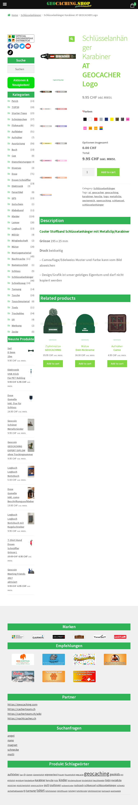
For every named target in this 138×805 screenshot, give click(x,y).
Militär (15, 234)
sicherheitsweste (15, 791)
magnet (12, 745)
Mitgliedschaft (20, 240)
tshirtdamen (50, 791)
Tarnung (16, 289)
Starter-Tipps (19, 113)
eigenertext (51, 774)
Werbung (17, 325)
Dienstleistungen (21, 161)
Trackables (18, 313)
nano (11, 740)
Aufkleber (17, 131)
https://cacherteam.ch (21, 709)
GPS (14, 198)
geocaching (111, 192)
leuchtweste (98, 780)
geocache (80, 774)
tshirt (40, 790)
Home (15, 15)
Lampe (15, 222)
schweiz (121, 785)
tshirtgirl (72, 791)
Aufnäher (17, 137)
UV (13, 319)
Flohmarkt (17, 125)
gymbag (20, 780)
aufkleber (13, 774)
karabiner (87, 196)
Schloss (16, 271)
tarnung (31, 790)
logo (106, 196)
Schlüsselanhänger (31, 15)
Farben (87, 111)
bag (21, 775)
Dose (14, 173)
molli (11, 754)
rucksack (79, 785)
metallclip (115, 196)
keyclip (98, 196)
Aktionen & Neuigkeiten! (20, 82)
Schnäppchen (19, 119)
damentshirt (38, 774)
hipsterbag (29, 780)
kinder (63, 780)
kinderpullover (74, 780)
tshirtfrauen (62, 791)
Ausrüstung (18, 143)
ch (24, 774)
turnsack (106, 791)
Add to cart (108, 172)
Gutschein (17, 204)
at (89, 192)
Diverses (16, 168)
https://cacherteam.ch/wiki (24, 713)
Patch (15, 101)
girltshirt (11, 780)
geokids (115, 774)
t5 (24, 790)
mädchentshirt (23, 785)
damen (29, 774)
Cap (14, 155)
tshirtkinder (81, 791)
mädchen (12, 785)
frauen (61, 774)
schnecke (13, 749)
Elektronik (17, 186)
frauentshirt (70, 774)
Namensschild (20, 265)
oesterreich (88, 200)
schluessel (118, 200)
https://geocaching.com (22, 704)
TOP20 (15, 107)
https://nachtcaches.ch (22, 718)
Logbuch (16, 228)
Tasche (16, 295)
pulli (46, 785)
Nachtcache (18, 258)
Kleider (15, 216)
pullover (55, 785)
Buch (14, 149)
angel (11, 735)
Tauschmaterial (21, 301)
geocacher (98, 192)
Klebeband (18, 210)
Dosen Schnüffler (21, 180)
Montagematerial (21, 252)
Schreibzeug (19, 283)
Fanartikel (17, 192)
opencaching (103, 200)
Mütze (15, 246)
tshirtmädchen (94, 791)
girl (122, 774)
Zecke (15, 331)
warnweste (116, 791)
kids (56, 780)
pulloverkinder (67, 785)
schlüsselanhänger (93, 204)
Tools (15, 307)
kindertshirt (87, 780)
